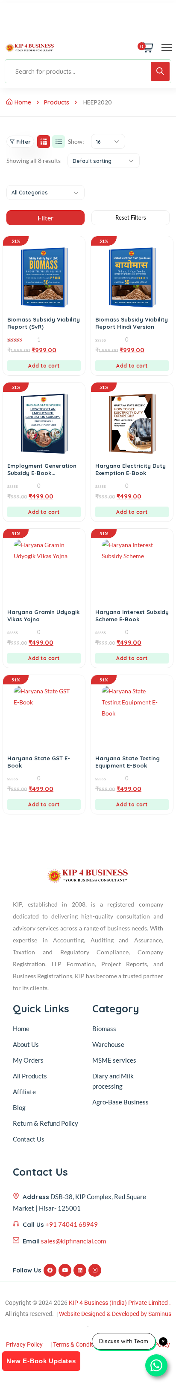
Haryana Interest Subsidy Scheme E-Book (132, 615)
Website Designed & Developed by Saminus (115, 1313)
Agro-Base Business (120, 1102)
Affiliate (24, 1091)
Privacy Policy (24, 1344)
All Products (30, 1076)
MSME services (114, 1060)
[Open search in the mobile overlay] (88, 71)
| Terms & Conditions (77, 1344)
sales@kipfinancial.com (73, 1241)
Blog (19, 1107)
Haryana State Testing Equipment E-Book (127, 762)
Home (23, 102)
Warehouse (108, 1044)
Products (56, 102)
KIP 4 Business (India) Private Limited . (120, 1302)
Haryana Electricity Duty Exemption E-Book (130, 469)
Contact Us (28, 1139)
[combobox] (108, 141)
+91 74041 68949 (71, 1224)
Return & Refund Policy (45, 1123)
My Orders (28, 1060)
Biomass (104, 1028)
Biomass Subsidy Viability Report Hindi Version (131, 323)
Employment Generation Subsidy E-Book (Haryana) (41, 473)
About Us (26, 1044)
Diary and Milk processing (113, 1081)
